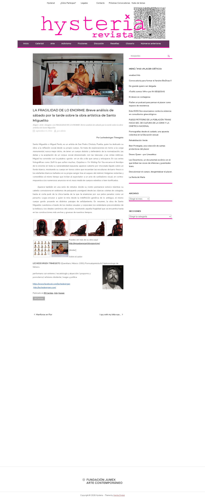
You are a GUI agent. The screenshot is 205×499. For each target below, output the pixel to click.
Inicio (26, 43)
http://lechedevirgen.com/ (44, 287)
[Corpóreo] (78, 227)
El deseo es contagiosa (139, 97)
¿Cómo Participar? (68, 3)
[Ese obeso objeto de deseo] (60, 248)
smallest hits (134, 75)
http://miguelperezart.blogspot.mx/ (84, 243)
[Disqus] (78, 354)
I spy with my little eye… (110, 314)
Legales (84, 3)
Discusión (99, 43)
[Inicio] (102, 22)
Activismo (66, 43)
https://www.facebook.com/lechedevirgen (51, 283)
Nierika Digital (119, 495)
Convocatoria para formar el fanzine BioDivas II (150, 80)
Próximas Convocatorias (119, 3)
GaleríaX (39, 43)
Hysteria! (51, 3)
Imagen (48, 125)
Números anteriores (151, 43)
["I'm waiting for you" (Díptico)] (41, 227)
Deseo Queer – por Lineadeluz (142, 154)
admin (63, 131)
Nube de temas (138, 3)
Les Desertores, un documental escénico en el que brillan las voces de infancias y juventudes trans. (150, 163)
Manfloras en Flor (44, 314)
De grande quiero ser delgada (142, 86)
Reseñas (114, 43)
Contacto (101, 3)
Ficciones (82, 43)
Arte (41, 125)
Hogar (35, 125)
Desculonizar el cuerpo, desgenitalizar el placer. (150, 171)
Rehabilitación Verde (138, 140)
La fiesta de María (137, 177)
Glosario (130, 43)
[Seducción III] (114, 227)
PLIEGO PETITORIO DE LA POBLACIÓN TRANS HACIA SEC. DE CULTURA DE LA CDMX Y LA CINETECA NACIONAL (150, 122)
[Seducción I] (96, 227)
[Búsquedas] (168, 56)
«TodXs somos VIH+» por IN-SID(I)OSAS (147, 91)
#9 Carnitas (48, 293)
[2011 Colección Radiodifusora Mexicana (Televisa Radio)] (41, 248)
